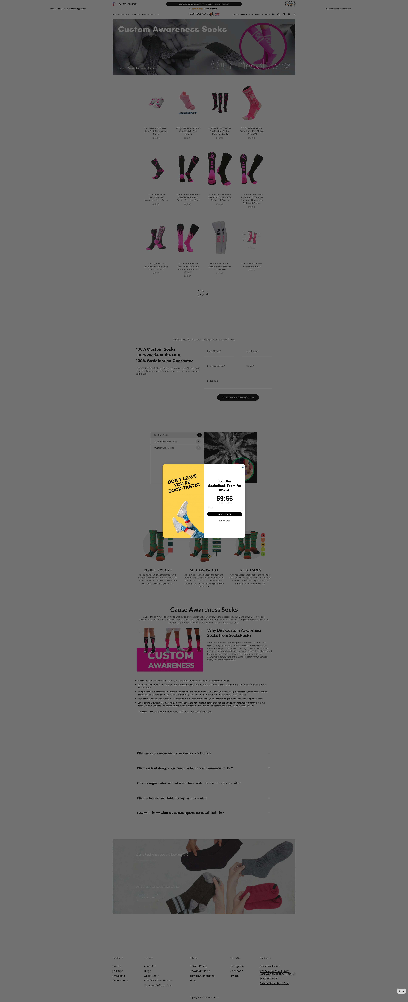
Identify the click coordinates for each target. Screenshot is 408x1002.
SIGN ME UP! (224, 514)
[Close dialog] (243, 466)
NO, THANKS (224, 521)
